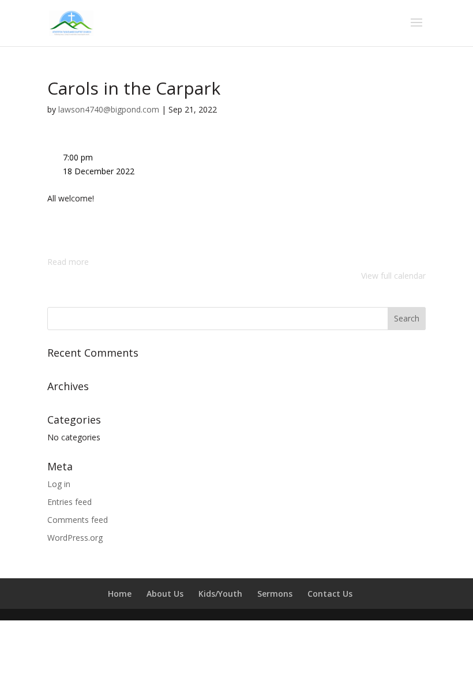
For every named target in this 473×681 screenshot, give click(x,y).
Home (120, 593)
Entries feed (69, 501)
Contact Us (329, 593)
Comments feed (77, 519)
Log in (58, 483)
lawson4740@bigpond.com (108, 109)
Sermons (274, 593)
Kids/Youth (220, 593)
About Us (165, 593)
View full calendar (393, 275)
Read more (68, 261)
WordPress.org (75, 537)
